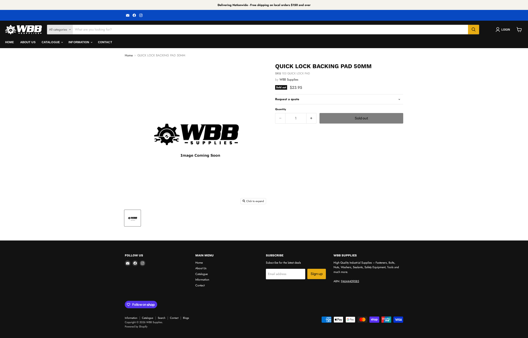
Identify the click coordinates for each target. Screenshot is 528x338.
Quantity (280, 109)
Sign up (317, 274)
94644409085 (350, 281)
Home (9, 42)
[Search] (473, 29)
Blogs (186, 318)
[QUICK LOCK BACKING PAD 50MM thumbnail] (132, 218)
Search (161, 318)
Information (79, 42)
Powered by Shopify (136, 326)
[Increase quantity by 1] (311, 118)
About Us (27, 42)
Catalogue (51, 42)
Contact (105, 42)
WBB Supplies (288, 79)
